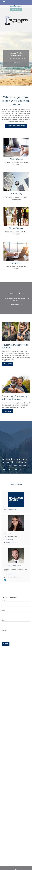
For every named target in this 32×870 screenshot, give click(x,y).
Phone (3, 620)
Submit (5, 644)
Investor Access (16, 9)
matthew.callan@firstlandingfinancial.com (12, 577)
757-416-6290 (9, 539)
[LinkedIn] (5, 580)
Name (3, 600)
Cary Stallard (7, 533)
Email (3, 610)
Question (4, 630)
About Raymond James (10, 509)
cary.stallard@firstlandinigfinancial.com (12, 542)
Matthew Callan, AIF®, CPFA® (12, 565)
